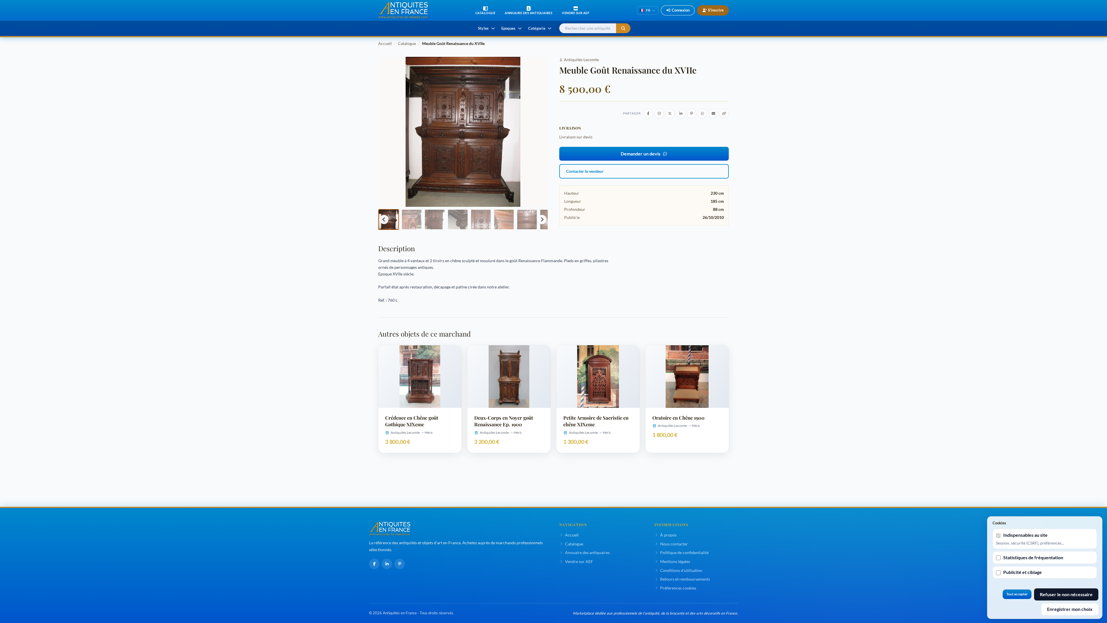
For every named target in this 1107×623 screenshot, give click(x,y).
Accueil (385, 43)
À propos (668, 534)
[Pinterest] (399, 564)
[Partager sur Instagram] (659, 113)
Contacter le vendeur (585, 171)
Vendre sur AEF (579, 561)
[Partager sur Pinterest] (691, 113)
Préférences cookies (678, 588)
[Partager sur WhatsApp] (702, 113)
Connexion (681, 10)
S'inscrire (716, 10)
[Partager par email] (713, 113)
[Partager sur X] (670, 113)
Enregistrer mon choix (1070, 609)
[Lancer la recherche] (623, 28)
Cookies (999, 523)
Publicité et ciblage (1022, 572)
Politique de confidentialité (684, 552)
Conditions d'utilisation (681, 570)
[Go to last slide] (384, 219)
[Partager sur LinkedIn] (681, 113)
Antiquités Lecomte (581, 59)
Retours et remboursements (685, 579)
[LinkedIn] (387, 564)
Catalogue (407, 43)
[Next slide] (542, 219)
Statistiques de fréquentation (1033, 557)
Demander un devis (640, 153)
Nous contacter (674, 543)
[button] (388, 219)
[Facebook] (374, 564)
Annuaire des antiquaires (587, 552)
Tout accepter (1017, 594)
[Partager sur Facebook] (648, 113)
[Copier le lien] (724, 113)
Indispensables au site (1025, 535)
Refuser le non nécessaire (1066, 594)
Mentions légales (675, 561)
